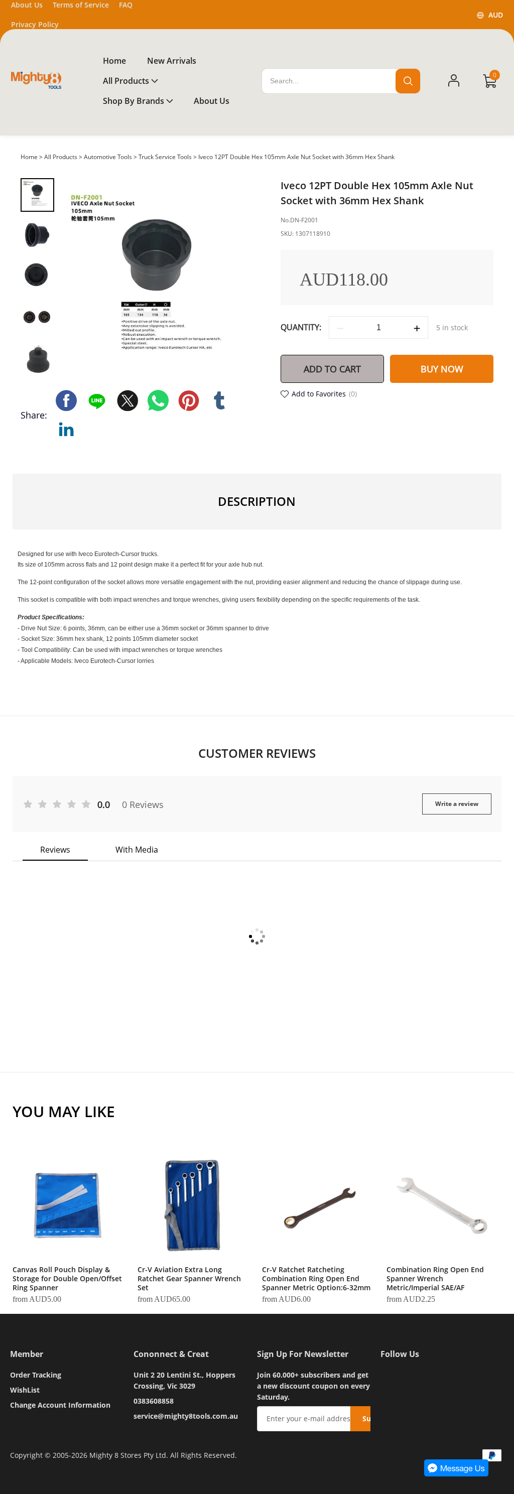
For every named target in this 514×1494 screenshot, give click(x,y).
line (96, 400)
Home (29, 157)
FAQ (126, 5)
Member (26, 1354)
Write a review (456, 803)
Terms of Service (81, 5)
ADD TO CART (332, 369)
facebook (66, 400)
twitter (127, 400)
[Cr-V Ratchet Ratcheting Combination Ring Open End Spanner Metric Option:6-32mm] (316, 1205)
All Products (60, 157)
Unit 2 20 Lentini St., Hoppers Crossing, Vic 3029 (184, 1380)
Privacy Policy (35, 24)
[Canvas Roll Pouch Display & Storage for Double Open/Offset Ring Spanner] (67, 1205)
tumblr (219, 400)
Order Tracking (35, 1375)
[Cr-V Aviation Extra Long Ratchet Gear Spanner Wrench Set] (192, 1205)
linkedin (66, 429)
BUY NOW (442, 369)
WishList (25, 1390)
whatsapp (158, 400)
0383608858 (154, 1401)
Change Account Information (60, 1405)
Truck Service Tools (165, 157)
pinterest (188, 400)
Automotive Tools (108, 157)
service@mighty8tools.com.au (186, 1416)
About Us (27, 5)
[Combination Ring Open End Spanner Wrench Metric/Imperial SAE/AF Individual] (441, 1205)
